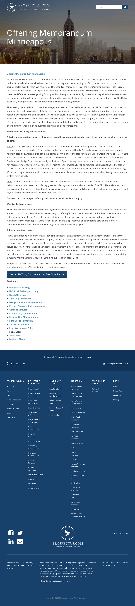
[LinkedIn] (11, 541)
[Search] (125, 7)
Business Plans (54, 415)
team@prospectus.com (117, 363)
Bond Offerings (34, 408)
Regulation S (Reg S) (78, 471)
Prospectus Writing (35, 389)
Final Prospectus (77, 443)
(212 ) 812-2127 (17, 363)
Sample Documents (14, 400)
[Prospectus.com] (28, 8)
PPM (72, 448)
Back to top (119, 533)
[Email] (20, 541)
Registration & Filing (35, 475)
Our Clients (11, 404)
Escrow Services (34, 488)
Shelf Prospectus (77, 431)
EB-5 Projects (75, 509)
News (9, 413)
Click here (42, 581)
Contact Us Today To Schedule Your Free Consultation (37, 274)
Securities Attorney (78, 413)
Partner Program (13, 409)
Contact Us (11, 418)
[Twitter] (20, 533)
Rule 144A (74, 459)
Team (9, 395)
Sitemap (116, 400)
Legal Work (32, 479)
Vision (9, 391)
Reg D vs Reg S (76, 483)
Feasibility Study (55, 389)
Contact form (70, 357)
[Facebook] (11, 533)
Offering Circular (34, 441)
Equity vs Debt (76, 408)
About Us (10, 386)
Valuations (32, 484)
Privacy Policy (118, 391)
